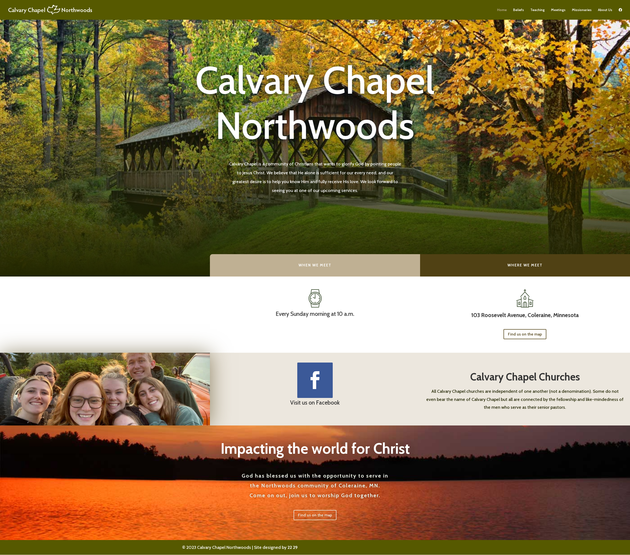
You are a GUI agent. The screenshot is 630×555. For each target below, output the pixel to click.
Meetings (558, 10)
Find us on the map (525, 334)
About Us (605, 10)
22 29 (292, 547)
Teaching (537, 10)
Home (502, 10)
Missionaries (582, 10)
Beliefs (518, 10)
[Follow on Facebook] (315, 380)
